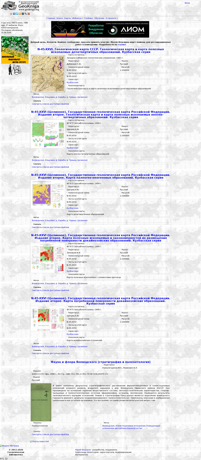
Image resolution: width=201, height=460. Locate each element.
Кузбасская (72, 82)
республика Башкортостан (128, 428)
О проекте (111, 18)
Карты (67, 18)
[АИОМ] (100, 29)
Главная (51, 18)
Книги (60, 18)
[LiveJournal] (25, 13)
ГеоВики (88, 18)
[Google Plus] (28, 13)
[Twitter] (17, 13)
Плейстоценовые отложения (130, 426)
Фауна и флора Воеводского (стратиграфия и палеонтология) (101, 362)
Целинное (82, 97)
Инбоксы (76, 18)
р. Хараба (61, 97)
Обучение (99, 18)
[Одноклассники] (20, 13)
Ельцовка (50, 97)
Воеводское (38, 97)
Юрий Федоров (83, 450)
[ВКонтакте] (14, 13)
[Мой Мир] (22, 13)
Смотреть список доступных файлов (50, 104)
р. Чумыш (71, 97)
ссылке (122, 44)
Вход (187, 3)
